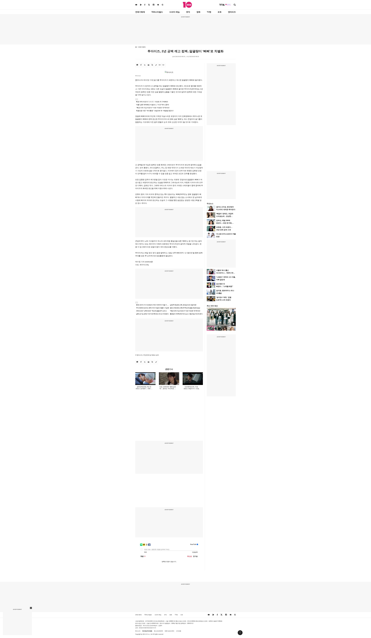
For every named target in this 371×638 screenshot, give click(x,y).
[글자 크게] (160, 65)
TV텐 (209, 12)
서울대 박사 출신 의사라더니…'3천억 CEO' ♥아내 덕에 (225, 272)
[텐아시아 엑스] (149, 5)
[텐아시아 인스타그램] (153, 5)
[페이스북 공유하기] (141, 65)
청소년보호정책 (158, 631)
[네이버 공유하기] (148, 65)
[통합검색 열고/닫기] (235, 5)
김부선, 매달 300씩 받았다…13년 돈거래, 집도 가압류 (224, 223)
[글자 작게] (164, 65)
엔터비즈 (232, 12)
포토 (220, 12)
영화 (198, 12)
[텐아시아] (187, 5)
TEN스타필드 (157, 12)
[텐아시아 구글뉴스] (162, 5)
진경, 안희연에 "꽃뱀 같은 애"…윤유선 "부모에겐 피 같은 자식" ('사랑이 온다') (167, 388)
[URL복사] (156, 65)
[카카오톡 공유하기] (137, 65)
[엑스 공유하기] (145, 65)
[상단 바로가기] (240, 632)
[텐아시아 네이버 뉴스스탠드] (158, 5)
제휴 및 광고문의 (169, 631)
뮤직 (188, 12)
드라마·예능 (174, 12)
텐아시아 (145, 634)
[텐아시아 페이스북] (144, 5)
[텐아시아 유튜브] (136, 5)
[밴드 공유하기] (152, 65)
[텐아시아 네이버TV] (141, 5)
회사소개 (137, 631)
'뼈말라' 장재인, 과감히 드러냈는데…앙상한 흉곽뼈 (224, 216)
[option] (221, 317)
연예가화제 (140, 12)
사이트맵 (178, 631)
